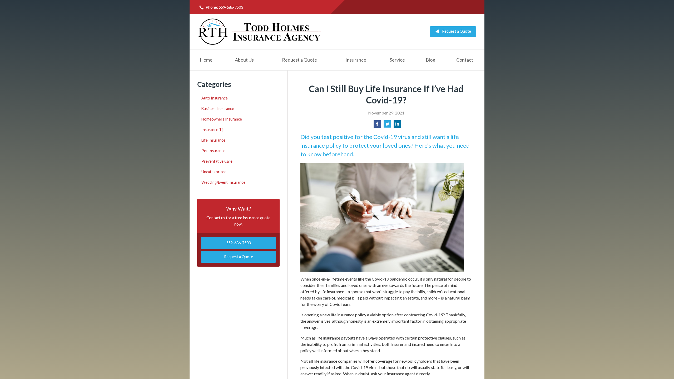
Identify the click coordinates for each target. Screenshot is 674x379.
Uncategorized (213, 171)
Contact (464, 60)
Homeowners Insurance (221, 119)
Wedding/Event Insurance (223, 182)
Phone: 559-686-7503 (224, 7)
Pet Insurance (213, 150)
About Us (244, 60)
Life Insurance (213, 140)
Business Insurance (217, 108)
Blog (430, 60)
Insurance (355, 60)
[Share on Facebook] (377, 125)
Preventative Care (216, 161)
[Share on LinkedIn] (397, 125)
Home (206, 60)
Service (397, 60)
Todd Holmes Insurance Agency (260, 31)
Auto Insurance (214, 98)
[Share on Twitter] (387, 125)
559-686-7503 (238, 243)
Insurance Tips (213, 129)
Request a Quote (456, 31)
